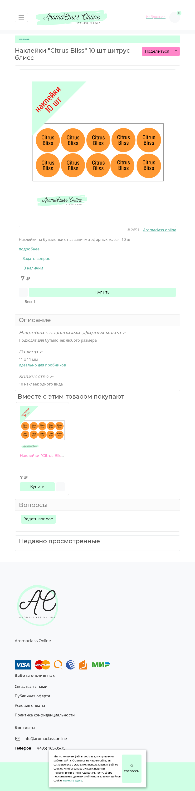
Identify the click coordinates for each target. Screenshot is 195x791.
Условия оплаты (30, 705)
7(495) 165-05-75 (50, 748)
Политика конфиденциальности (45, 715)
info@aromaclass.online (45, 738)
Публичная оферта (32, 696)
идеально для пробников (42, 365)
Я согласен (131, 768)
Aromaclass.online (159, 230)
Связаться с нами (31, 686)
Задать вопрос (36, 258)
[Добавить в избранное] (60, 486)
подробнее (29, 249)
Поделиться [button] (157, 51)
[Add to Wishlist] (23, 292)
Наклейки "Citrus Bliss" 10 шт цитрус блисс (62, 455)
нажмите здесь (72, 780)
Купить (102, 292)
